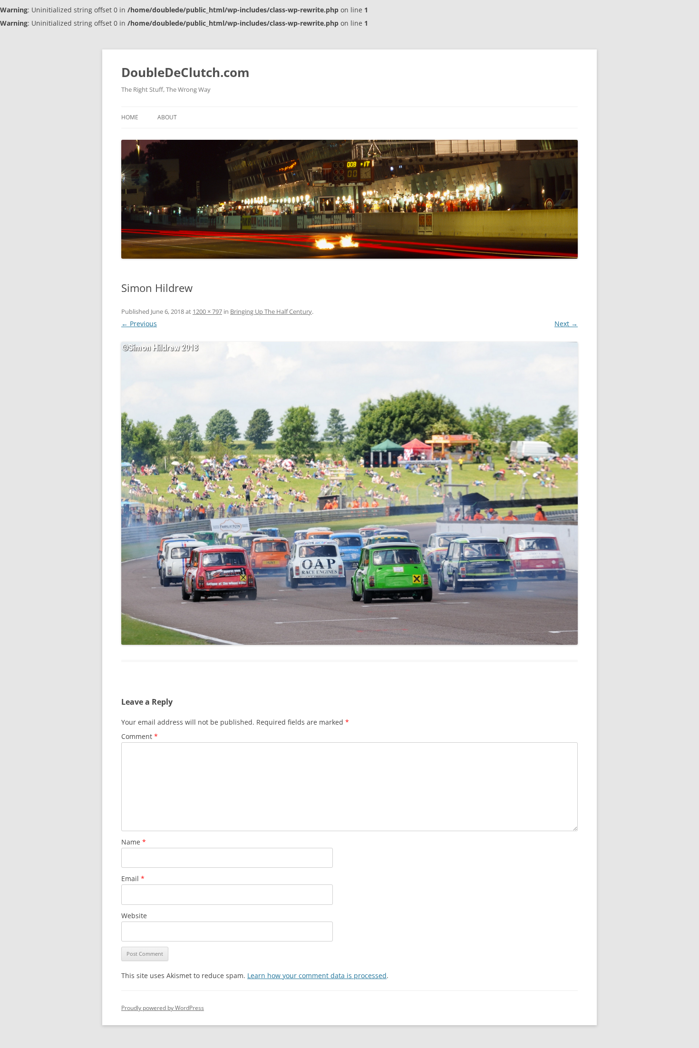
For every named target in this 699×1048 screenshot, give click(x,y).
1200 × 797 (207, 311)
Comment (139, 736)
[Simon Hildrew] (349, 493)
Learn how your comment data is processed (317, 975)
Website (134, 915)
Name (133, 841)
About (167, 117)
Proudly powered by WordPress (162, 1008)
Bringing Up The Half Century (271, 311)
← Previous (139, 323)
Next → (566, 323)
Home (129, 117)
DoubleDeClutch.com (185, 72)
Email (133, 878)
